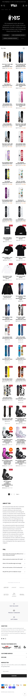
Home (2, 9)
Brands (6, 9)
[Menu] (1, 5)
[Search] (5, 5)
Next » (17, 494)
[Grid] (24, 48)
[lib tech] (6, 594)
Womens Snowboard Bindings (10, 38)
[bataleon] (22, 587)
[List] (26, 48)
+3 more (22, 38)
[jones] (14, 594)
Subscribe (14, 675)
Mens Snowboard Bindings (18, 35)
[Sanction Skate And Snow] (14, 5)
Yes (9, 9)
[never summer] (22, 594)
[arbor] (14, 587)
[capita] (6, 587)
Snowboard (6, 35)
